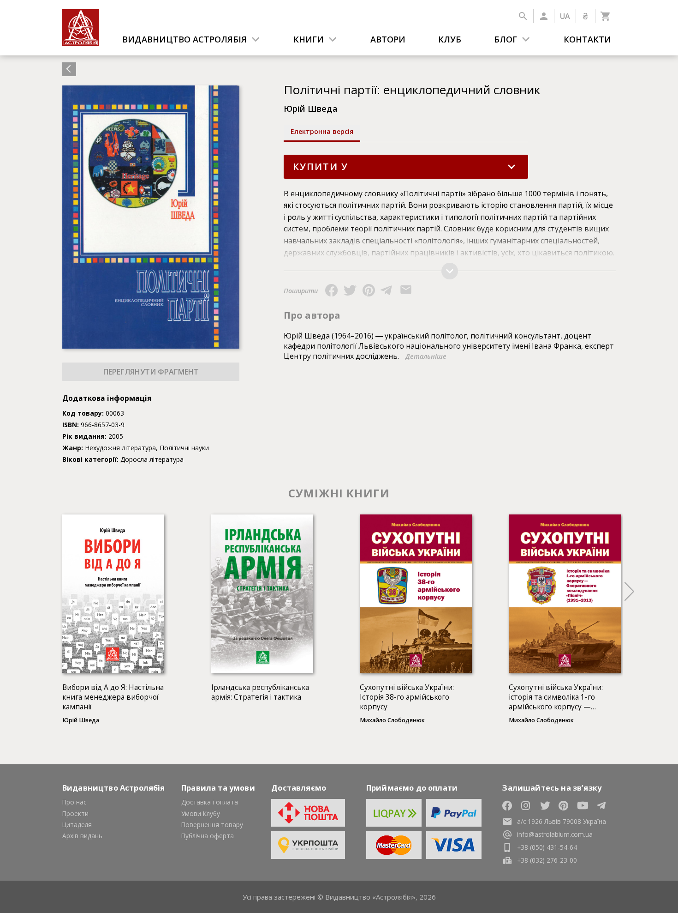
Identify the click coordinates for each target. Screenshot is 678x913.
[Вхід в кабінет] (543, 16)
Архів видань (82, 835)
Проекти (75, 813)
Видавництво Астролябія (184, 39)
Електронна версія (322, 131)
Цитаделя (77, 824)
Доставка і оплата (209, 802)
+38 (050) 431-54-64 (547, 847)
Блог (505, 39)
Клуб (449, 39)
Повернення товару (212, 824)
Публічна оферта (207, 835)
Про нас (74, 802)
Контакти (587, 39)
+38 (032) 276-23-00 (547, 860)
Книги (308, 39)
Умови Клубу (200, 813)
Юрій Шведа (311, 108)
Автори (387, 39)
